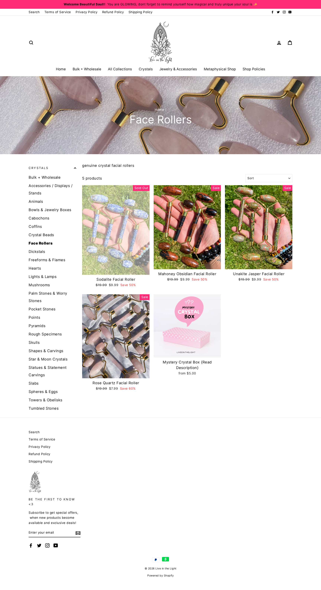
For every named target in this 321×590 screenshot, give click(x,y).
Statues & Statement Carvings (48, 371)
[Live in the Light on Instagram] (47, 545)
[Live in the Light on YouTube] (56, 545)
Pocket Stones (42, 309)
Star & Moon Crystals (48, 359)
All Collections (120, 69)
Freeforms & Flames (47, 260)
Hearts (35, 268)
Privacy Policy (86, 12)
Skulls (34, 342)
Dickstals (37, 251)
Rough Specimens (45, 334)
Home (61, 69)
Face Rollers (41, 243)
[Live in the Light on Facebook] (31, 545)
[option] (160, 4)
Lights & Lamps (42, 276)
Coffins (35, 226)
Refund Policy (113, 12)
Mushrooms (39, 285)
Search (34, 12)
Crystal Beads (41, 235)
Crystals (146, 69)
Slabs (34, 383)
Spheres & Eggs (43, 391)
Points (34, 317)
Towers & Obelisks (45, 400)
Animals (36, 201)
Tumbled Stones (44, 408)
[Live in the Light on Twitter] (39, 545)
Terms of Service (57, 12)
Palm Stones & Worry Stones (48, 297)
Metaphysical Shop (220, 69)
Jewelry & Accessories (178, 69)
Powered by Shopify (160, 575)
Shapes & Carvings (46, 351)
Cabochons (39, 218)
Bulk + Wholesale (87, 69)
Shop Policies (254, 69)
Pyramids (37, 326)
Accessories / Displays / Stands (50, 189)
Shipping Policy (141, 12)
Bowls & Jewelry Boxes (50, 210)
